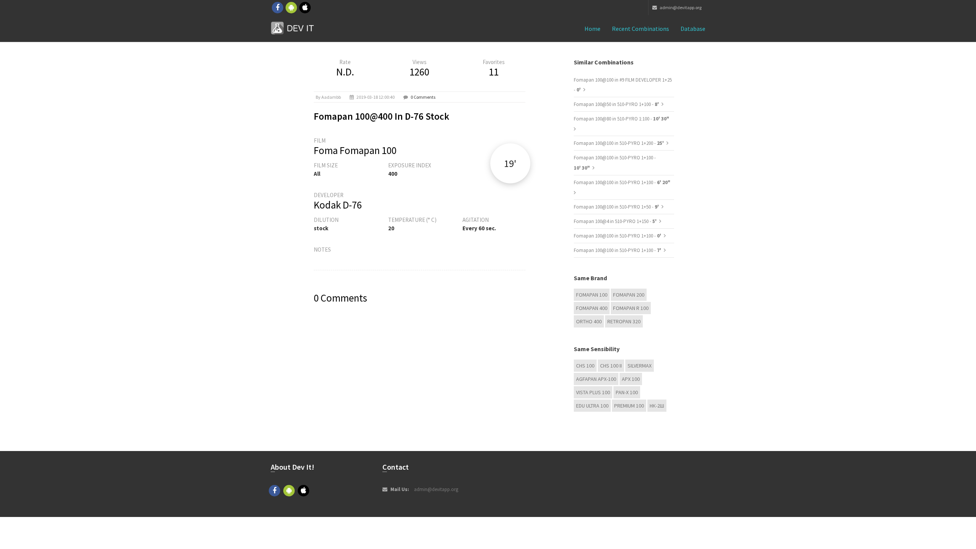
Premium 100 (629, 405)
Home (592, 28)
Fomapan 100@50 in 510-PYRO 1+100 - (617, 104)
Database (693, 28)
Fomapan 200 (628, 294)
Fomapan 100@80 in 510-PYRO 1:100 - (621, 119)
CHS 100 (585, 365)
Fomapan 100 (591, 294)
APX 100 (631, 379)
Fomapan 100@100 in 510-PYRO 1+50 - (617, 207)
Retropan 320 (623, 321)
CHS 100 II (611, 365)
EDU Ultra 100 (592, 405)
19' (510, 163)
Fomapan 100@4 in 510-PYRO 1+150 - (616, 221)
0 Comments (423, 97)
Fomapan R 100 (631, 308)
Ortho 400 (589, 321)
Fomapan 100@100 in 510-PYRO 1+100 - (622, 182)
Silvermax (640, 365)
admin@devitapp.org (680, 7)
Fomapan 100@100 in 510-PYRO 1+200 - (619, 143)
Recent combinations (640, 28)
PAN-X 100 (627, 392)
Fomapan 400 (591, 308)
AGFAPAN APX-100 (596, 379)
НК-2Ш (657, 405)
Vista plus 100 (593, 392)
